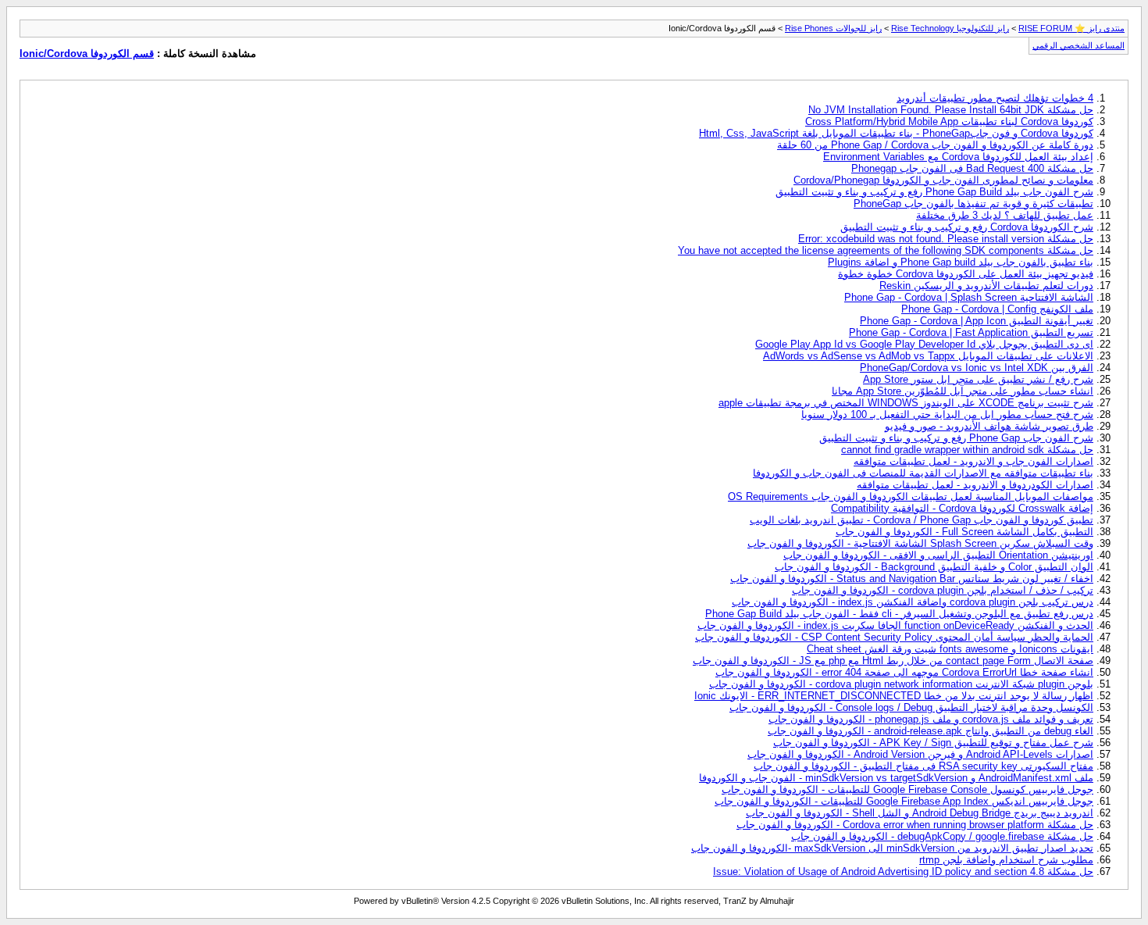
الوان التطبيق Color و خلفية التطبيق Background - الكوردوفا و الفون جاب (934, 567)
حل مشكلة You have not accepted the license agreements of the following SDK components (885, 250)
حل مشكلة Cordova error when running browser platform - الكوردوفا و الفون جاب (914, 824)
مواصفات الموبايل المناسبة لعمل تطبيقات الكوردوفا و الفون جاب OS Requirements (910, 496)
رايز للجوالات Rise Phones (833, 28)
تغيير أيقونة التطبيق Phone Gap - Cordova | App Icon (976, 321)
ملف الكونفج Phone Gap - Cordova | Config (997, 309)
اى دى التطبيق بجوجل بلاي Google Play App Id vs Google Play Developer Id (924, 344)
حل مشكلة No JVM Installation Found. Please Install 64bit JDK (950, 110)
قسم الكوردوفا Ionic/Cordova (87, 53)
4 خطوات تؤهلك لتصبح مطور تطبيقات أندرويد (995, 98)
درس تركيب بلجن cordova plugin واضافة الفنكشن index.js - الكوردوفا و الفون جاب (912, 602)
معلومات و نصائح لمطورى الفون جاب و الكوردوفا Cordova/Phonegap (943, 180)
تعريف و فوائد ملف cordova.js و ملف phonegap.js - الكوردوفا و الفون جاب (930, 719)
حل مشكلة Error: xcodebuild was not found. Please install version (945, 239)
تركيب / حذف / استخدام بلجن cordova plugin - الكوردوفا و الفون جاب (942, 590)
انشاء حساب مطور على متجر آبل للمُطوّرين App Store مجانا (962, 391)
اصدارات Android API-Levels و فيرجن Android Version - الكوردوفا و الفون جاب (920, 754)
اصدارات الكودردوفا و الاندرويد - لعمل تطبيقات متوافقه (975, 485)
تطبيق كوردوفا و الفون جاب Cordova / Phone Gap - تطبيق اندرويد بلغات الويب (921, 520)
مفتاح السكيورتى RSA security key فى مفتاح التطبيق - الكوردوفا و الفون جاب (923, 766)
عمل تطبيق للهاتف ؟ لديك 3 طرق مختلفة (1004, 215)
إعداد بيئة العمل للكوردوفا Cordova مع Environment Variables (958, 156)
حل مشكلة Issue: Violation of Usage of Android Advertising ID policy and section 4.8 (903, 871)
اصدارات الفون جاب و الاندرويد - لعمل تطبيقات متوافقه (973, 461)
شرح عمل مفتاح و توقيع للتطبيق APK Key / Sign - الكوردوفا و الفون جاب (933, 742)
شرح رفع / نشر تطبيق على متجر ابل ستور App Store (978, 379)
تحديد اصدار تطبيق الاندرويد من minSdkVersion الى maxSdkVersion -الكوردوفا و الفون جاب (892, 848)
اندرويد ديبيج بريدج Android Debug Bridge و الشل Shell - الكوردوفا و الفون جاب (919, 813)
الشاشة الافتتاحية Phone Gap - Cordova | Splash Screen (968, 297)
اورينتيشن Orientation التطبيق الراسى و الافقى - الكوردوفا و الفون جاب (938, 555)
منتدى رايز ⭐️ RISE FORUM (1071, 28)
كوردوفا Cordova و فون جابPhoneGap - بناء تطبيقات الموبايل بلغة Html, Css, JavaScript (896, 133)
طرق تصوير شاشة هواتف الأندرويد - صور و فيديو (989, 426)
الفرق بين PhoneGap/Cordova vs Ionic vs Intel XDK (976, 367)
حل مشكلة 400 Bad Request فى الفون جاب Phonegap (972, 168)
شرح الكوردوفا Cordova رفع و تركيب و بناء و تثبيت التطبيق (966, 227)
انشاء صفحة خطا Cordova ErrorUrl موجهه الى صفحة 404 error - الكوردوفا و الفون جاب (904, 672)
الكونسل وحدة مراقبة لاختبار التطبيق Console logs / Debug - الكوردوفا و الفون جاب (911, 707)
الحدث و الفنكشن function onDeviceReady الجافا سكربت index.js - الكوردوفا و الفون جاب (895, 625)
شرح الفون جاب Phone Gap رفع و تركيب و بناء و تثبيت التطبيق (956, 438)
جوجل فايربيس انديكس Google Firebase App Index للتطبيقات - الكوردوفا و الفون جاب (904, 801)
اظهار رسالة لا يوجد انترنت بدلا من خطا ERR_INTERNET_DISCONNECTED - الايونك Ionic (893, 696)
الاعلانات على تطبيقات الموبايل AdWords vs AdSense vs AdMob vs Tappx (928, 356)
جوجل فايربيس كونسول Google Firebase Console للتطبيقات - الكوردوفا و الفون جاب (907, 789)
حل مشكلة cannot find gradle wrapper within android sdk (967, 449)
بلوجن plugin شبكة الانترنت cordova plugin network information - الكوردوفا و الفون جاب (901, 684)
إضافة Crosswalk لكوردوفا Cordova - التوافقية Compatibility (962, 508)
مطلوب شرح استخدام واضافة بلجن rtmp (1006, 860)
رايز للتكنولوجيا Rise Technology (950, 28)
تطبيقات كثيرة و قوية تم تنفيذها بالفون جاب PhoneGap (973, 203)
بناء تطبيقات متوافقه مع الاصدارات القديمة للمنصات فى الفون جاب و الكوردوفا (923, 473)
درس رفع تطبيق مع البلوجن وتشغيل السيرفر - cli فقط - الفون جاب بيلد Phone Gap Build (899, 614)
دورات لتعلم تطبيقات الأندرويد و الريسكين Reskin (986, 285)
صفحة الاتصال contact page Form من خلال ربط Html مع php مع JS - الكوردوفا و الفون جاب (893, 660)
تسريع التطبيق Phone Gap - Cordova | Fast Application (971, 332)
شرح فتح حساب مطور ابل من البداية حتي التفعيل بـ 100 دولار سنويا (947, 414)
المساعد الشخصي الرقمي (1078, 45)
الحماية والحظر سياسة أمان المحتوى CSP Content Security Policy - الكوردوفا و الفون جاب (894, 637)
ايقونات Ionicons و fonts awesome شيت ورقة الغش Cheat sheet (950, 649)
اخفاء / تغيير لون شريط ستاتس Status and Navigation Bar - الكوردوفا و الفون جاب (911, 578)
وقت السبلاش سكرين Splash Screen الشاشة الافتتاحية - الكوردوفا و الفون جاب (920, 543)
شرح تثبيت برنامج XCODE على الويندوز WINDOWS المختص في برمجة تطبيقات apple (905, 403)
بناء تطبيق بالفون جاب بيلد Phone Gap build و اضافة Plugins (960, 262)
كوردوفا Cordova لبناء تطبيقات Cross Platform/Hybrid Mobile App (949, 121)
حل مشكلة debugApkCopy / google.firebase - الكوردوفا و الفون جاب (942, 836)
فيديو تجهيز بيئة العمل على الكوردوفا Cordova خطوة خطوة (965, 274)
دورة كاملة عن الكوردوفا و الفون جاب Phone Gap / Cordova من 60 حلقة (935, 145)
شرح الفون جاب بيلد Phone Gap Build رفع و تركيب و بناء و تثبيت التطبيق (934, 192)
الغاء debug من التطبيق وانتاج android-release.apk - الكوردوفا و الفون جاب (930, 731)
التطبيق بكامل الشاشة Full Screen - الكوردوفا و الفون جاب (964, 532)
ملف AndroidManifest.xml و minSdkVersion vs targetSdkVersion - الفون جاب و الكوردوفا (896, 778)
